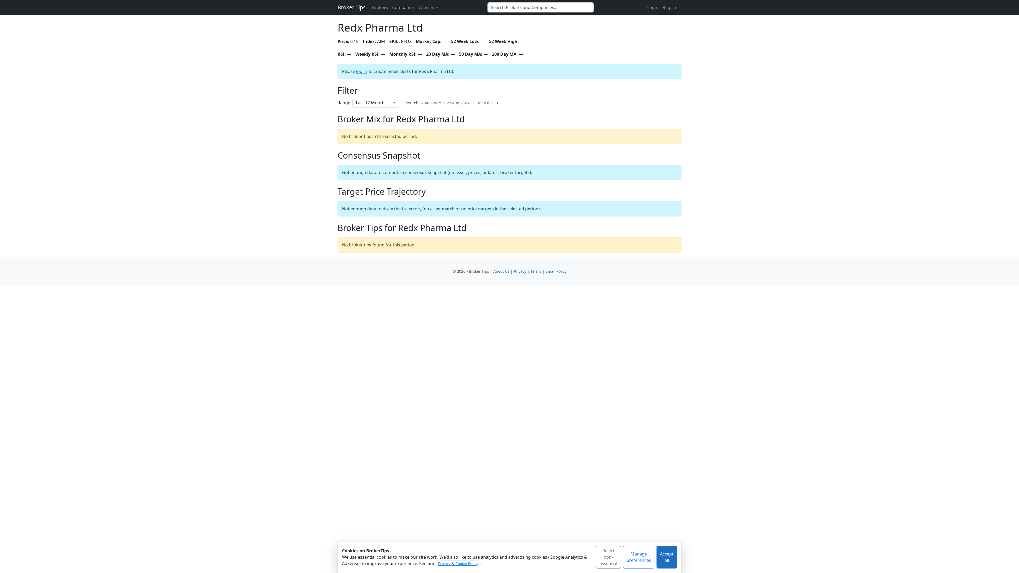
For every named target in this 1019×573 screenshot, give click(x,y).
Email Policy (556, 271)
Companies (403, 7)
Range (344, 103)
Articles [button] (427, 7)
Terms (535, 271)
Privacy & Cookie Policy (458, 563)
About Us (501, 271)
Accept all (666, 557)
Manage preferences (639, 557)
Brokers (380, 7)
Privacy (520, 271)
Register (671, 7)
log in (361, 71)
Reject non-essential (608, 557)
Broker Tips (352, 7)
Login (652, 7)
